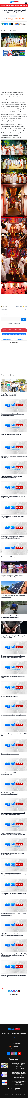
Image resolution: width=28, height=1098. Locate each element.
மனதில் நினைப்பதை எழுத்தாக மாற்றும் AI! (11, 434)
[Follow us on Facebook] (11, 991)
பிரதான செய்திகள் (10, 20)
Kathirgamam (13, 16)
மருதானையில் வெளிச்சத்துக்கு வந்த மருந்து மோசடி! (13, 715)
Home (5, 18)
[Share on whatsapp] (2, 24)
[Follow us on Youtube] (19, 991)
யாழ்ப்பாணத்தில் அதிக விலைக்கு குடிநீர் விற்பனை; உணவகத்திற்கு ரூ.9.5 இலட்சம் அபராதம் (13, 537)
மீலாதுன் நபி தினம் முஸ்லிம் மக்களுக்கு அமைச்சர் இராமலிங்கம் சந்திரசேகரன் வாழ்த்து (12, 793)
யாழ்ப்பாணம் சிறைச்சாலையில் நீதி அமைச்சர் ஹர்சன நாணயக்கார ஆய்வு (13, 976)
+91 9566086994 (15, 1046)
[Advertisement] (14, 75)
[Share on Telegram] (10, 24)
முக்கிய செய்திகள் (7, 339)
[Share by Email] (12, 24)
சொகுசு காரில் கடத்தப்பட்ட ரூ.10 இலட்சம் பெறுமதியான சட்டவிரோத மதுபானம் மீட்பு (14, 636)
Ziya (2, 31)
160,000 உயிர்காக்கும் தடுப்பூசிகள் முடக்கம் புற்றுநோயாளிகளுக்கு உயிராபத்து (11, 477)
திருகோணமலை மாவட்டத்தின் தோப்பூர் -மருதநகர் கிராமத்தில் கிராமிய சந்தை (12, 414)
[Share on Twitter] (7, 24)
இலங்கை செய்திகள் (19, 18)
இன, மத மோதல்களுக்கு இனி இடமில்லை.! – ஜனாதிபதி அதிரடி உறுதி (11, 773)
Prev (1, 551)
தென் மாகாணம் (20, 20)
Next (27, 551)
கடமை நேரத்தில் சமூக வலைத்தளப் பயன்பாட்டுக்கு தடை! (13, 677)
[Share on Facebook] (5, 24)
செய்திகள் (10, 18)
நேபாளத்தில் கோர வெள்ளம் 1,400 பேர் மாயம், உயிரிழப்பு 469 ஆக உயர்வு (14, 456)
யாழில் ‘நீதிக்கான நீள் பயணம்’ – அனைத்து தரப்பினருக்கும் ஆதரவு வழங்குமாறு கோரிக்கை (12, 934)
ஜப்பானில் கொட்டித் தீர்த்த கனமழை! (9, 696)
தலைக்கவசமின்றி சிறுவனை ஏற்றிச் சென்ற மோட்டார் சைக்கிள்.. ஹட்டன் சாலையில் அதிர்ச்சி (13, 616)
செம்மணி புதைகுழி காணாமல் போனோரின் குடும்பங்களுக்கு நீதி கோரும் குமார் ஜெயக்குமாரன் (13, 833)
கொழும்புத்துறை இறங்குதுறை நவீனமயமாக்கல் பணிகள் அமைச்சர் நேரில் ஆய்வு (12, 394)
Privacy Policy (14, 1037)
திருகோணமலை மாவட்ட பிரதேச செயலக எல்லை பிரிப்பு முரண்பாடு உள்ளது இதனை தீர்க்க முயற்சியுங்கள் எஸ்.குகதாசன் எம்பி (14, 955)
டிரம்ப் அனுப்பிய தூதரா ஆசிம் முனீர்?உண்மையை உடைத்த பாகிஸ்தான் (12, 517)
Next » (24, 982)
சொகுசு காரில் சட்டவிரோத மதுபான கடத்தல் (11, 556)
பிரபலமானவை (20, 339)
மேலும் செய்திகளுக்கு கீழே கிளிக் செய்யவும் (12, 330)
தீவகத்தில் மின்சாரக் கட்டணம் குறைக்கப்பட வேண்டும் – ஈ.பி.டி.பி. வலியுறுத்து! (13, 914)
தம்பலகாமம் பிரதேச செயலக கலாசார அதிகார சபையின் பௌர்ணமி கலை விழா (12, 576)
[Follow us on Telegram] (9, 991)
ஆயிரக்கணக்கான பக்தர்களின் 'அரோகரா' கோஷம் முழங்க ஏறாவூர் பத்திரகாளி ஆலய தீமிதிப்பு (13, 813)
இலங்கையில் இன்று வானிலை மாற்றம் (10, 754)
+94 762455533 (17, 1043)
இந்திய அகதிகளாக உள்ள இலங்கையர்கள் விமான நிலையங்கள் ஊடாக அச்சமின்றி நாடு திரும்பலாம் (13, 656)
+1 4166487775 (16, 1041)
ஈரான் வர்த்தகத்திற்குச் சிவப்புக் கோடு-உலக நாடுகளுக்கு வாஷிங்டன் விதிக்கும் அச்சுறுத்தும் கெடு (13, 874)
